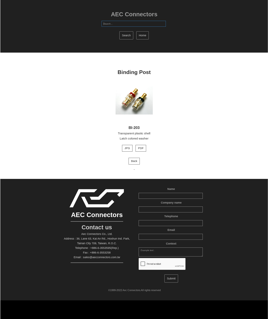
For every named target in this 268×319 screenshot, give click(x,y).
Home (142, 35)
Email (171, 229)
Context (171, 243)
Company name (171, 202)
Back (134, 161)
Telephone (171, 216)
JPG (127, 148)
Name (171, 189)
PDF (141, 148)
